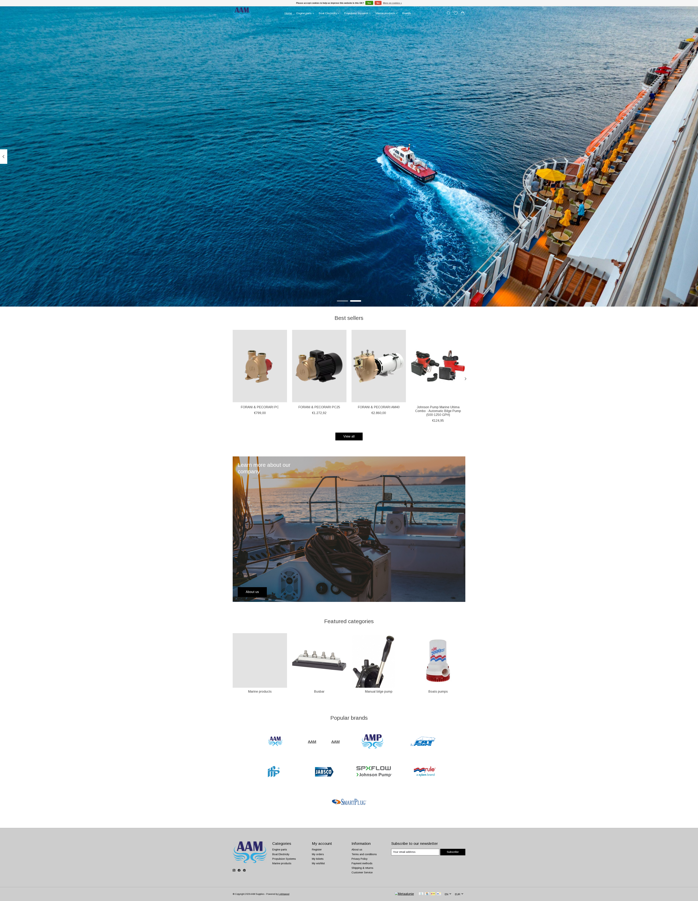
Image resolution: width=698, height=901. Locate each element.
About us (357, 849)
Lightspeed (283, 894)
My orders (318, 854)
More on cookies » (392, 3)
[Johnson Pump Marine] (374, 772)
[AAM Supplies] (242, 13)
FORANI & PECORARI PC (260, 407)
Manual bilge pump (378, 691)
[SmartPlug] (349, 802)
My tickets (318, 858)
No (378, 3)
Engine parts (279, 849)
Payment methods (362, 863)
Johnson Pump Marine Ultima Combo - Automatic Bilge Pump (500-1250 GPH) (438, 411)
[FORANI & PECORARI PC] (260, 366)
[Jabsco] (323, 772)
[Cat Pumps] (423, 741)
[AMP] (372, 741)
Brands (406, 13)
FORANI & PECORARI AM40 (379, 407)
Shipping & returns (362, 867)
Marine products (260, 691)
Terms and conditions (364, 854)
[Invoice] (421, 894)
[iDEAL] (433, 894)
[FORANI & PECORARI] (273, 772)
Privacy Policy (360, 858)
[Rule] (424, 772)
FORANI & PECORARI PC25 (319, 407)
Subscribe (453, 851)
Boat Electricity (280, 854)
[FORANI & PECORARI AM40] (379, 366)
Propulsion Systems (284, 858)
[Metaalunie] (404, 894)
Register (317, 849)
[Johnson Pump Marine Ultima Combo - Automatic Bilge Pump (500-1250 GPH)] (438, 366)
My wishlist (318, 863)
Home (288, 13)
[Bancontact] (439, 894)
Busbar (319, 691)
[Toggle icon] (448, 13)
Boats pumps (438, 691)
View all (349, 436)
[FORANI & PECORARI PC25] (319, 366)
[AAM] (275, 741)
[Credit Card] (427, 894)
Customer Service (362, 872)
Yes (369, 3)
